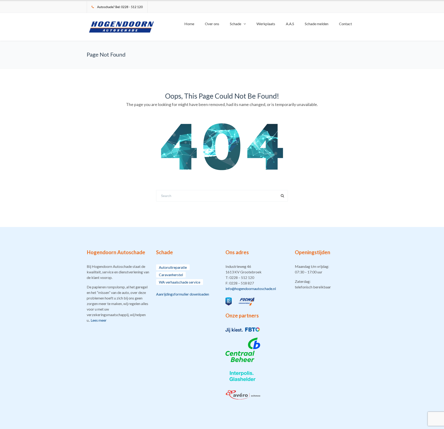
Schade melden (316, 23)
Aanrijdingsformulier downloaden (182, 294)
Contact (345, 23)
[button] (256, 277)
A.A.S (290, 23)
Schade (235, 23)
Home (189, 23)
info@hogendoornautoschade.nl (250, 288)
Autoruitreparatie (173, 267)
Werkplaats (265, 23)
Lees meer (99, 320)
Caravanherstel (171, 274)
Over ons (212, 23)
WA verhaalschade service (179, 282)
